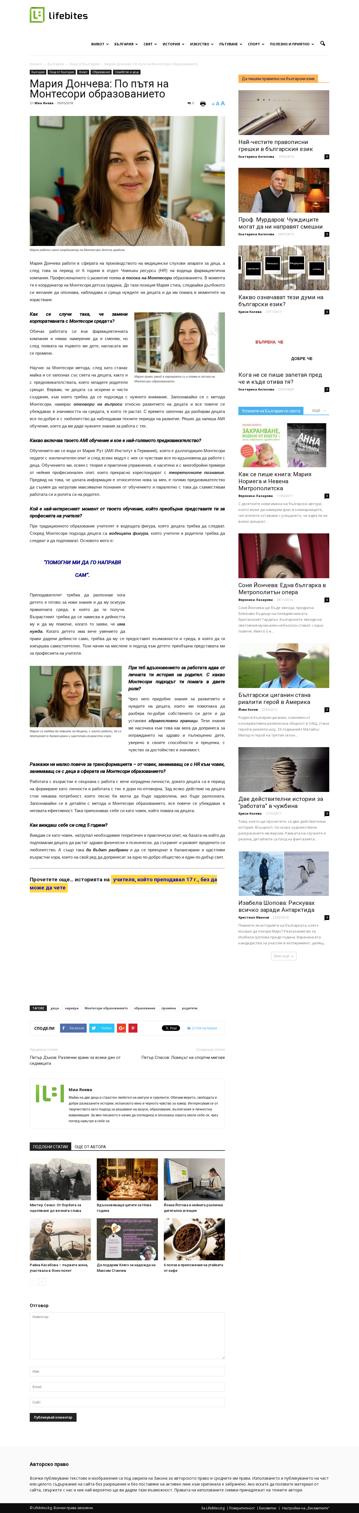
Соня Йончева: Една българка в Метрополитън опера (282, 589)
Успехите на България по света (271, 411)
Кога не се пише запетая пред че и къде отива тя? (280, 378)
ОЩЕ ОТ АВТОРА (90, 1147)
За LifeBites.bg (213, 1508)
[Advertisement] (173, 592)
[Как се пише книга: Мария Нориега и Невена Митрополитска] (283, 444)
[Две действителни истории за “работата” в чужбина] (283, 769)
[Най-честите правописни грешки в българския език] (283, 112)
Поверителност (242, 1508)
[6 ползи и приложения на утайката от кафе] (194, 1239)
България (124, 44)
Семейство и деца (127, 72)
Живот (97, 44)
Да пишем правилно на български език (278, 78)
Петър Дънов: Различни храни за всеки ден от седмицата (75, 1060)
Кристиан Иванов (253, 917)
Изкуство (199, 44)
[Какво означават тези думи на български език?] (283, 267)
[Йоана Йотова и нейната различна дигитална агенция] (194, 1179)
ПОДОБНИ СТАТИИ (50, 1147)
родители (189, 1008)
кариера (72, 1008)
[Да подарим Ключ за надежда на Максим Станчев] (127, 1239)
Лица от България (61, 72)
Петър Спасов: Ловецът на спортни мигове (183, 1057)
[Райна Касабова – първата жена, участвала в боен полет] (60, 1239)
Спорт (254, 44)
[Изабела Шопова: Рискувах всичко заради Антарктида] (283, 873)
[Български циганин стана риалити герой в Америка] (283, 665)
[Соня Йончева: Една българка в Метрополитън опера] (283, 555)
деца (54, 1008)
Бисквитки (267, 1508)
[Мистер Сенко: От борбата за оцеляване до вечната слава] (60, 1179)
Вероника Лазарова (255, 496)
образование (144, 1008)
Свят (148, 44)
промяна (169, 1008)
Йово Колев (248, 709)
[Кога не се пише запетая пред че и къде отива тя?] (283, 345)
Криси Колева (250, 312)
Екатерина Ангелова (256, 156)
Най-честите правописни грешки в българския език (275, 145)
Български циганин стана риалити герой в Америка (274, 698)
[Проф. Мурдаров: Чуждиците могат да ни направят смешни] (283, 190)
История (171, 44)
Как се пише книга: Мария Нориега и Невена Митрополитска (275, 481)
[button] (322, 43)
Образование (101, 72)
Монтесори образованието (106, 1008)
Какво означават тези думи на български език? (280, 301)
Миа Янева (44, 103)
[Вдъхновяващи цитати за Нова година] (127, 1179)
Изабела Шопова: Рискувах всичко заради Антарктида (276, 906)
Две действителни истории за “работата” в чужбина (280, 802)
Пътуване (228, 44)
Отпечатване (204, 1028)
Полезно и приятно (290, 44)
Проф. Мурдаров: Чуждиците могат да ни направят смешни (280, 223)
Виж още (281, 956)
